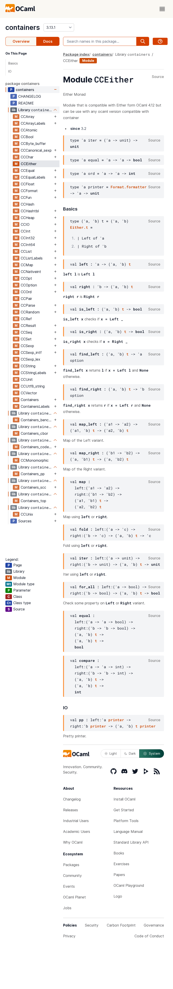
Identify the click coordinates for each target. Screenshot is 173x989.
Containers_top (33, 501)
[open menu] (162, 9)
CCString (28, 366)
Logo (118, 896)
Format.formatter (129, 186)
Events (69, 886)
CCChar (27, 157)
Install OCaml (124, 799)
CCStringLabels (33, 372)
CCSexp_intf (31, 352)
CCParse (28, 305)
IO (9, 71)
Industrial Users (76, 820)
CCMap (27, 265)
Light (113, 753)
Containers (30, 399)
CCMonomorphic (35, 460)
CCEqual (27, 170)
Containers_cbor (34, 433)
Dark (132, 753)
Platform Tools (126, 820)
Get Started (124, 810)
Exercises (121, 864)
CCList (26, 251)
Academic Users (76, 831)
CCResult (28, 325)
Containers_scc (33, 487)
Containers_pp (33, 474)
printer (116, 719)
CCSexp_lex (30, 359)
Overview (21, 41)
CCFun (26, 197)
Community (72, 875)
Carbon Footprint (121, 925)
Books (119, 853)
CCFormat (29, 190)
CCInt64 (28, 244)
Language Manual (128, 831)
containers (22, 27)
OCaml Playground (129, 885)
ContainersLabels (35, 406)
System (154, 753)
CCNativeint (31, 271)
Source (158, 77)
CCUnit (27, 379)
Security (91, 925)
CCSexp (27, 346)
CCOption (29, 285)
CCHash (27, 204)
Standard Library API (131, 842)
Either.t (79, 227)
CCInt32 (28, 238)
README (26, 103)
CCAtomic (29, 130)
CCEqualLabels (33, 177)
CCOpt (26, 278)
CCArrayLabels (33, 123)
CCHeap (27, 217)
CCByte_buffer (33, 143)
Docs (47, 41)
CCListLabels (32, 258)
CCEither (28, 164)
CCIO (25, 224)
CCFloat (27, 184)
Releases (70, 810)
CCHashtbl (30, 211)
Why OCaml (72, 842)
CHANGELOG (29, 96)
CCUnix (27, 514)
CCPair (26, 298)
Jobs (67, 908)
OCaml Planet (74, 897)
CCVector (29, 393)
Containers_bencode (37, 420)
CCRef (26, 319)
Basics (13, 63)
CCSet (26, 339)
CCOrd (26, 292)
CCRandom (30, 312)
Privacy (69, 936)
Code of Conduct (149, 936)
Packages (71, 865)
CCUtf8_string (33, 386)
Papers (119, 874)
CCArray (27, 116)
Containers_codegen (37, 447)
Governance (154, 925)
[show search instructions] (160, 41)
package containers (22, 83)
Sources (25, 521)
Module (88, 60)
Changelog (72, 799)
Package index (76, 54)
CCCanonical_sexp (36, 150)
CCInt (25, 231)
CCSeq (26, 332)
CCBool (27, 137)
